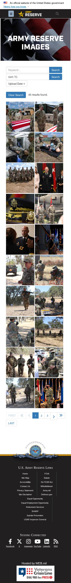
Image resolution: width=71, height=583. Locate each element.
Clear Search (15, 95)
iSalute (47, 478)
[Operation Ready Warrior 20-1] (20, 270)
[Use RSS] (55, 542)
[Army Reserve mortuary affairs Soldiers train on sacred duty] (20, 117)
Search (56, 70)
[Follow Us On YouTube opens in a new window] (37, 542)
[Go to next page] (53, 416)
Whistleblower (47, 486)
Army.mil (46, 490)
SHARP (35, 511)
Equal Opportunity (35, 499)
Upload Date (15, 83)
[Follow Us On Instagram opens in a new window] (28, 542)
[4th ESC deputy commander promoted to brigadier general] (49, 178)
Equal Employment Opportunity (35, 503)
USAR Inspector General (35, 519)
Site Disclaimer (25, 494)
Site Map (25, 478)
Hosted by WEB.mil (34, 563)
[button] (17, 7)
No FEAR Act (47, 482)
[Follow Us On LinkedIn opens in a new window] (46, 542)
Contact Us (25, 486)
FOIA (46, 474)
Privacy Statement (25, 490)
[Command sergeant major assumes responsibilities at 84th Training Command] (49, 240)
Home (25, 474)
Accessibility (25, 482)
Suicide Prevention (35, 515)
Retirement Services (35, 507)
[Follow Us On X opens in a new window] (19, 542)
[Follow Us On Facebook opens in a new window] (10, 542)
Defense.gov (46, 494)
